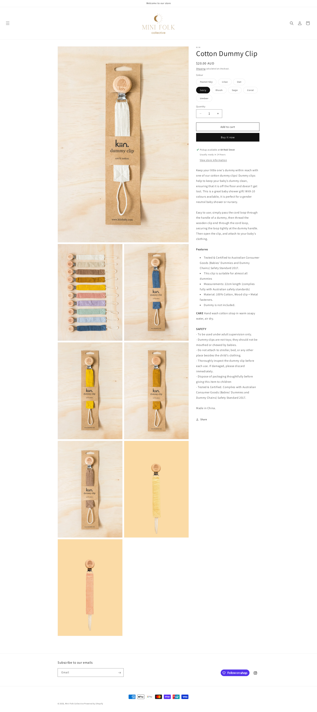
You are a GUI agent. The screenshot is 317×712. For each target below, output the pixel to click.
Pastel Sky (208, 82)
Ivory (203, 90)
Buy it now (228, 137)
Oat (241, 82)
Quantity (200, 106)
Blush (221, 90)
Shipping (200, 68)
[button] (8, 23)
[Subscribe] (119, 672)
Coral (252, 90)
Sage (237, 90)
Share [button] (203, 419)
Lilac (227, 82)
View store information (213, 160)
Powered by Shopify (93, 703)
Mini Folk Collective (74, 703)
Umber (206, 98)
